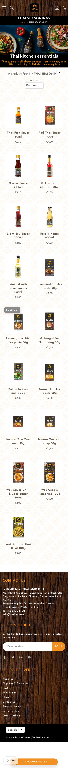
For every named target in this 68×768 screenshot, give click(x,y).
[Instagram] (21, 658)
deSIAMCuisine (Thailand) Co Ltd (31, 738)
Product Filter (36, 762)
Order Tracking (11, 716)
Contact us (9, 702)
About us (8, 679)
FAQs (6, 688)
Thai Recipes (10, 693)
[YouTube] (29, 658)
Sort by (33, 80)
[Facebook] (4, 658)
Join (58, 646)
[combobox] (34, 85)
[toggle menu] (4, 7)
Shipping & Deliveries (15, 683)
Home (22, 22)
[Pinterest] (13, 658)
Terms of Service (12, 706)
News (6, 697)
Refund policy (11, 711)
